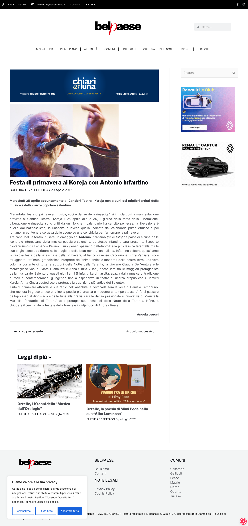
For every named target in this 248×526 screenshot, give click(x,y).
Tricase (175, 496)
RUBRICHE (203, 49)
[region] (47, 497)
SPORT (185, 49)
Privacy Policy (105, 489)
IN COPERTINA (44, 49)
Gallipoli (176, 473)
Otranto (175, 491)
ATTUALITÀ (90, 49)
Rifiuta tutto (46, 510)
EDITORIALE (129, 49)
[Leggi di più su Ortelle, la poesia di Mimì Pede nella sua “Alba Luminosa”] (118, 383)
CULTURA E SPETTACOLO (158, 49)
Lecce (174, 478)
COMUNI (109, 49)
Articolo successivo (142, 331)
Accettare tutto (70, 510)
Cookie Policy (104, 493)
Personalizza (23, 510)
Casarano (177, 469)
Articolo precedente (26, 331)
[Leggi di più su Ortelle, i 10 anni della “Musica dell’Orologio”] (49, 381)
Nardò (174, 487)
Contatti (100, 473)
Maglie (175, 482)
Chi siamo (102, 469)
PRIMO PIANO (68, 49)
